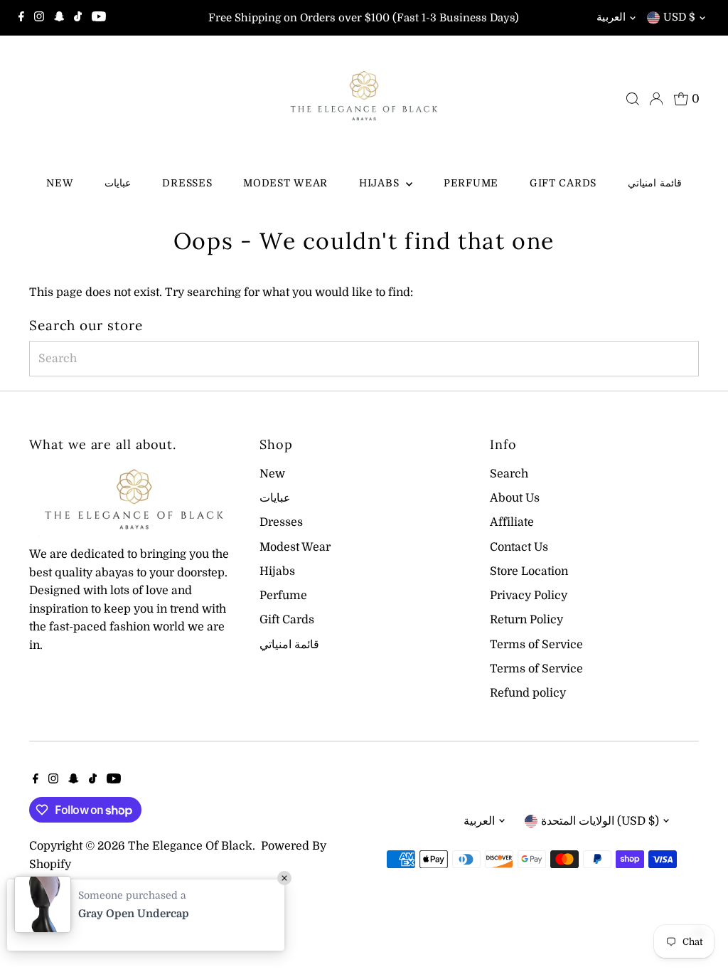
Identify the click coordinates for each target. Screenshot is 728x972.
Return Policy (526, 619)
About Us (515, 498)
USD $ (679, 17)
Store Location (529, 571)
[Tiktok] (77, 18)
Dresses (187, 183)
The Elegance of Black (190, 846)
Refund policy (528, 693)
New (59, 183)
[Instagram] (39, 18)
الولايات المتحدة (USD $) (600, 821)
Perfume (471, 183)
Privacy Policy (528, 595)
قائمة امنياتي (655, 183)
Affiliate (512, 522)
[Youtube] (98, 18)
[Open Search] (632, 99)
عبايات (118, 183)
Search (509, 473)
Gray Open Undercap (133, 913)
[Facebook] (21, 18)
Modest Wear (285, 183)
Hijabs (380, 183)
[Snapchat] (59, 18)
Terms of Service (536, 644)
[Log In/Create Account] (656, 99)
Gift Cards (563, 183)
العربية (611, 17)
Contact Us (519, 547)
